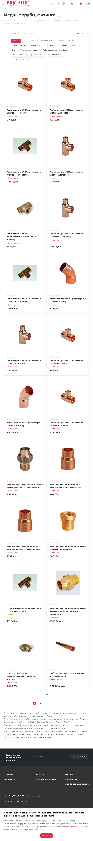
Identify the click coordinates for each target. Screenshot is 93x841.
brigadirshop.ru (72, 827)
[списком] (81, 34)
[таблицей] (85, 34)
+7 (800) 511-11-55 (16, 796)
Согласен (46, 835)
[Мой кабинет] (63, 4)
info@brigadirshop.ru (17, 801)
